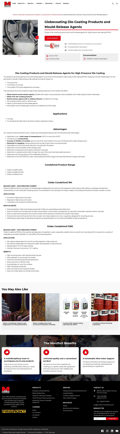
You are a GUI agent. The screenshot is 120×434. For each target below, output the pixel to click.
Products (21, 3)
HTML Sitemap (49, 432)
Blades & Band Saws (38, 393)
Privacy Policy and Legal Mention (14, 432)
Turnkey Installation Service (71, 395)
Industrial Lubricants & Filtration (29, 14)
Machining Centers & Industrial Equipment (41, 401)
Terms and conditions (35, 432)
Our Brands (35, 415)
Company (39, 3)
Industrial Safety (68, 393)
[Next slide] (118, 311)
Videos (65, 406)
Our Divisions (36, 412)
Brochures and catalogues (71, 408)
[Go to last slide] (1, 311)
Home (14, 3)
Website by (36, 429)
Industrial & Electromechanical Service (74, 391)
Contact (58, 3)
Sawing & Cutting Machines (40, 391)
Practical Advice (68, 410)
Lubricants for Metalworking (52, 14)
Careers (34, 417)
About (34, 410)
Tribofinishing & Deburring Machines (43, 398)
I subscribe (112, 418)
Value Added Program (70, 398)
